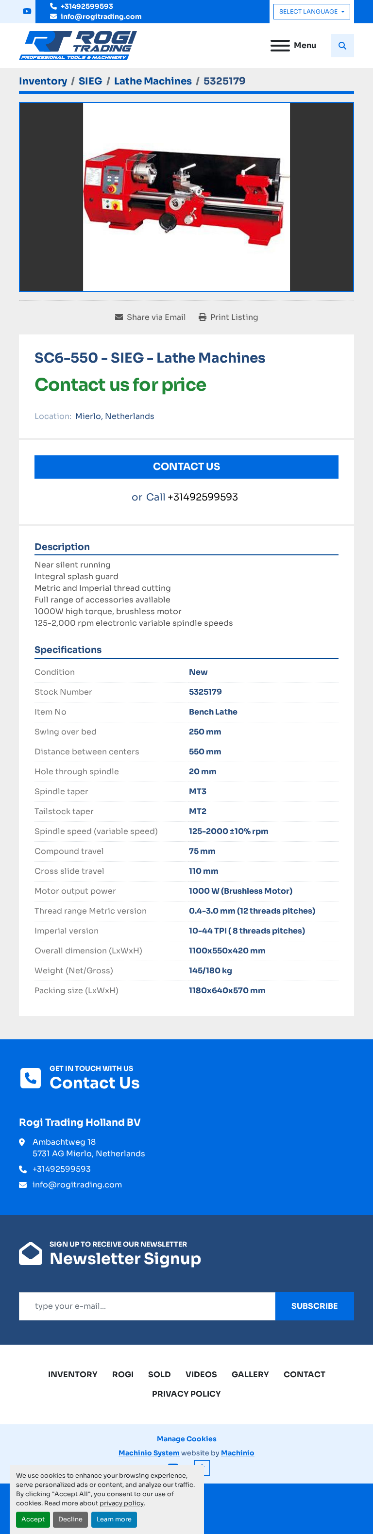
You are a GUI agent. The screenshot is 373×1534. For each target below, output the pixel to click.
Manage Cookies (187, 1438)
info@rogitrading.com (101, 16)
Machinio (237, 1453)
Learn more (114, 1519)
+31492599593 (87, 6)
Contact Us (186, 467)
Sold (159, 1374)
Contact (304, 1374)
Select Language (308, 11)
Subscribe (314, 1306)
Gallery (250, 1374)
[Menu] (280, 45)
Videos (201, 1374)
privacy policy (122, 1503)
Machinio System (149, 1453)
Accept (33, 1519)
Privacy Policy (186, 1394)
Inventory (73, 1374)
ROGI (123, 1374)
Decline (70, 1519)
